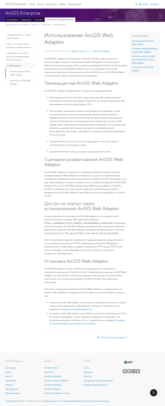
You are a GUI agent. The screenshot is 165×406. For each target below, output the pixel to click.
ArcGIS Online (51, 368)
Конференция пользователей (98, 380)
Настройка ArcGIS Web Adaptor (20, 82)
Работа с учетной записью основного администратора (18, 45)
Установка (75, 309)
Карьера (88, 372)
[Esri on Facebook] (129, 371)
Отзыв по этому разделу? (113, 337)
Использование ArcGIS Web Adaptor (20, 73)
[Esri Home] (128, 362)
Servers (40, 4)
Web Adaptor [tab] (15, 65)
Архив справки (101, 51)
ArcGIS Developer (52, 385)
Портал (35, 25)
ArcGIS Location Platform (56, 380)
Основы (39, 19)
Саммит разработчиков (95, 385)
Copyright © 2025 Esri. (14, 401)
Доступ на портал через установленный (143, 59)
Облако (63, 4)
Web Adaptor (60, 25)
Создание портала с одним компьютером (18, 36)
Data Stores (51, 4)
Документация (12, 393)
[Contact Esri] (138, 371)
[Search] (137, 4)
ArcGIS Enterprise (15, 4)
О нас (86, 368)
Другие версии (79, 51)
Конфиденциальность (51, 401)
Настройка (46, 25)
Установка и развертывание (60, 19)
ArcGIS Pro (49, 372)
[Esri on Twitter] (125, 371)
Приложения (75, 4)
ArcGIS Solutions (52, 389)
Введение (26, 19)
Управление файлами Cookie (75, 401)
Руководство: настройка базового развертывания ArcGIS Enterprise (17, 56)
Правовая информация (99, 401)
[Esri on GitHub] (133, 371)
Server (8, 376)
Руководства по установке (17, 25)
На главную (12, 19)
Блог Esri (88, 376)
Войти (145, 4)
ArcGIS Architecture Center (57, 393)
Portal (32, 4)
